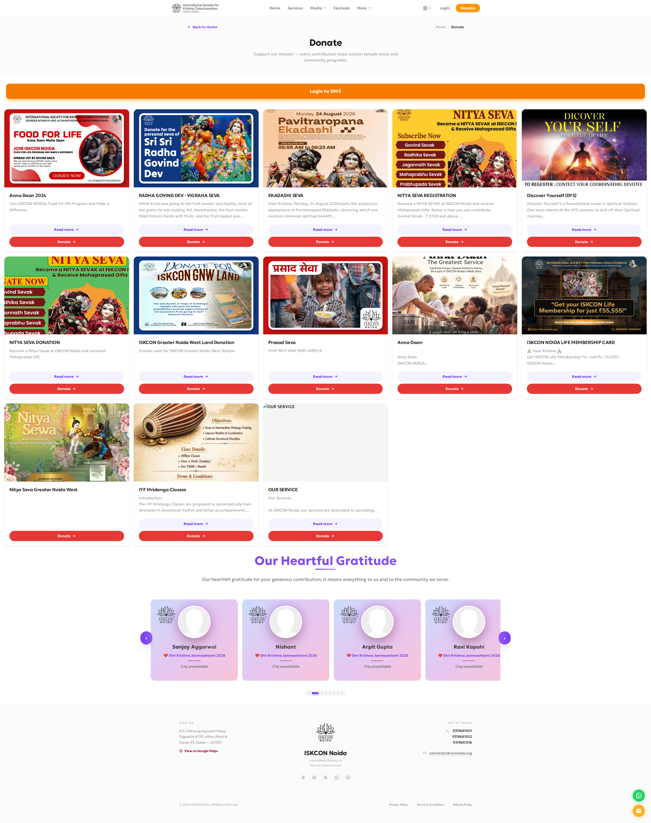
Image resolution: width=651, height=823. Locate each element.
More (362, 8)
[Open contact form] (639, 811)
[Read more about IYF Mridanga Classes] (196, 442)
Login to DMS (325, 91)
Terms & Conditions (430, 804)
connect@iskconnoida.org (450, 753)
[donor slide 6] (334, 693)
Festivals (341, 8)
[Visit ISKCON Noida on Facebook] (303, 777)
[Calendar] (427, 8)
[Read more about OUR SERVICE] (325, 442)
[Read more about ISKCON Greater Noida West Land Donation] (196, 296)
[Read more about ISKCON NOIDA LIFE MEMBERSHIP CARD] (584, 296)
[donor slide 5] (330, 693)
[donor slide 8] (342, 693)
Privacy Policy (398, 804)
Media (316, 8)
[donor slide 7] (338, 693)
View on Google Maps (201, 751)
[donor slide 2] (315, 693)
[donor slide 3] (322, 693)
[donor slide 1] (309, 693)
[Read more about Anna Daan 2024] (66, 148)
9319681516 (462, 742)
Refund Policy (462, 804)
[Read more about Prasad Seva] (325, 296)
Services (295, 8)
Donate (468, 8)
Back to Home (205, 27)
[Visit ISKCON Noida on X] (325, 777)
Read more (63, 229)
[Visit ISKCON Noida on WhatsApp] (336, 777)
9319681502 (462, 736)
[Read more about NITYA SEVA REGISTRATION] (454, 148)
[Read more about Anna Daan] (454, 296)
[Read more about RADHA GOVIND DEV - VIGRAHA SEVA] (196, 148)
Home (275, 8)
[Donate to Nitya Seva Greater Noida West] (66, 442)
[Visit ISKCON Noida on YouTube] (347, 777)
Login (445, 8)
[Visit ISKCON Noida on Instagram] (314, 777)
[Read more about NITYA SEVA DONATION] (66, 296)
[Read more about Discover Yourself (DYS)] (584, 148)
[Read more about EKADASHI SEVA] (325, 148)
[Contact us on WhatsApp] (639, 795)
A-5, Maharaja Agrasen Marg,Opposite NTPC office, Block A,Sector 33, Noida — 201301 (203, 737)
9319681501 (462, 730)
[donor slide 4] (326, 693)
